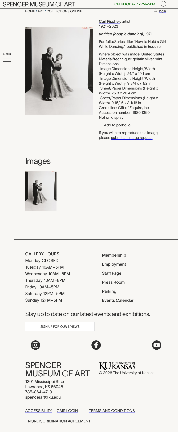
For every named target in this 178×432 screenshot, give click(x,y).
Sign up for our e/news (60, 326)
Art (41, 11)
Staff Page (112, 273)
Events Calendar (118, 300)
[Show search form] (164, 4)
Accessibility (38, 411)
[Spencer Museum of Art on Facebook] (96, 345)
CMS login (67, 411)
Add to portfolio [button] (117, 125)
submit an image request (132, 137)
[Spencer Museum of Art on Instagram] (35, 345)
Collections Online (64, 11)
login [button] (162, 11)
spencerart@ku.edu (43, 397)
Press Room (113, 282)
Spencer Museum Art (39, 4)
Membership (114, 255)
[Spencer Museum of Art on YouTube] (156, 345)
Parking (109, 291)
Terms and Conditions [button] (112, 411)
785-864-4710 (38, 392)
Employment (114, 264)
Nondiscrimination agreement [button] (59, 421)
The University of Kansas (134, 373)
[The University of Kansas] (117, 366)
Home (30, 11)
